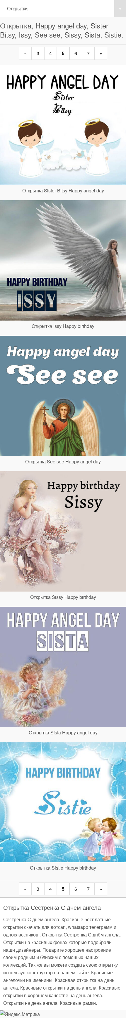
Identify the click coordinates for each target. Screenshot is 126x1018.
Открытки (64, 8)
